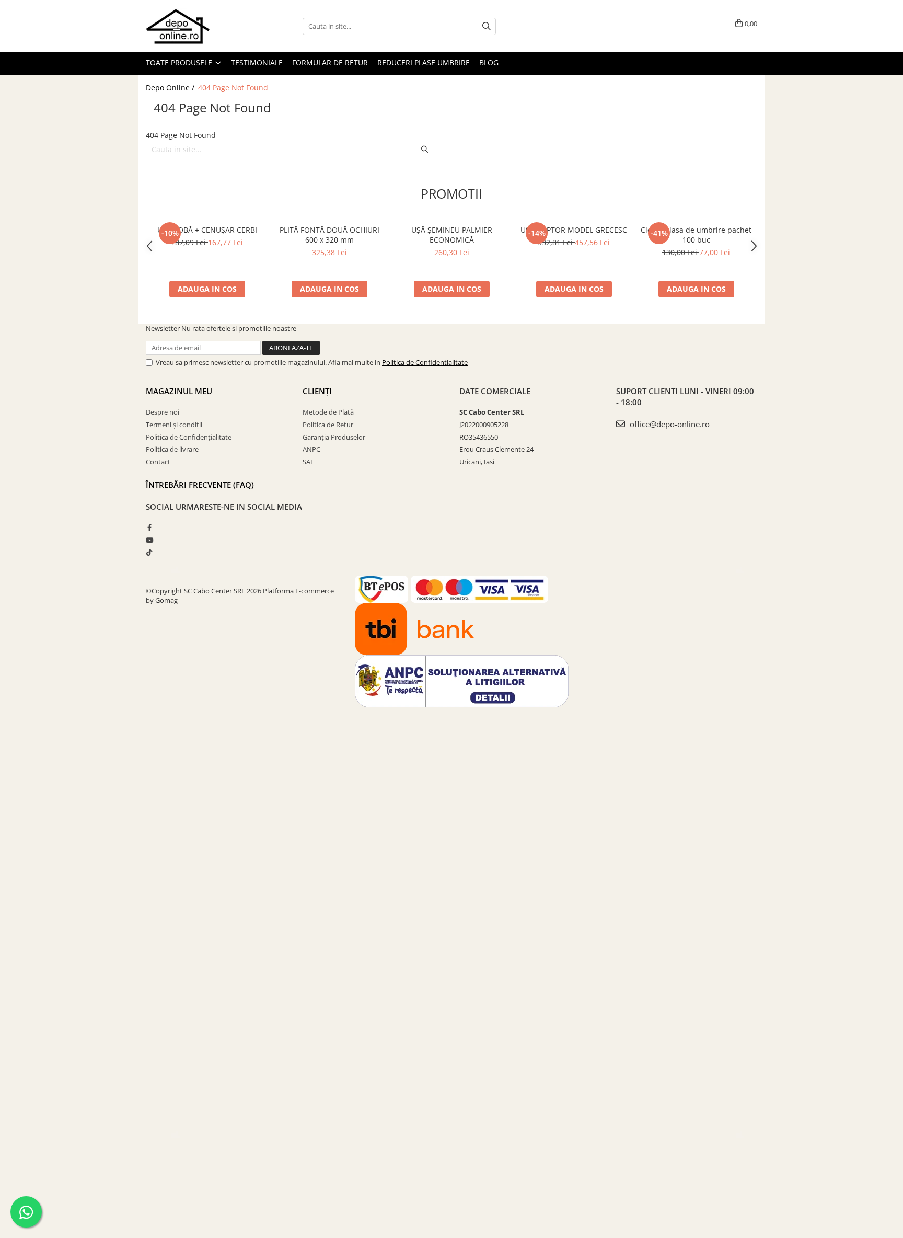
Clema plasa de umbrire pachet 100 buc (696, 235)
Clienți (317, 391)
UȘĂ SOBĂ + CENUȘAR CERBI (207, 230)
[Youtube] (149, 540)
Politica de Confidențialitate (188, 437)
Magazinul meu (179, 391)
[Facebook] (149, 527)
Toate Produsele (180, 62)
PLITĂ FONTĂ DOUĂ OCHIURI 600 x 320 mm (329, 235)
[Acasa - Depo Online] (198, 26)
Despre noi (162, 412)
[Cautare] (486, 26)
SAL (308, 461)
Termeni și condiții (174, 424)
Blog (489, 62)
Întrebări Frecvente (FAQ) (200, 484)
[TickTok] (149, 552)
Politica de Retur (328, 424)
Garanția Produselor (334, 437)
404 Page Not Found (233, 88)
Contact (158, 461)
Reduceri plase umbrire (423, 62)
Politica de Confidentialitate (425, 362)
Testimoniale (257, 62)
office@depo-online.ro (669, 424)
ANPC (311, 449)
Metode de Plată (328, 412)
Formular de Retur (330, 62)
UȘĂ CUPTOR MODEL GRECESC (573, 230)
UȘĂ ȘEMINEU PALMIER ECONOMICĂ (451, 235)
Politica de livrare (172, 449)
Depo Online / (171, 88)
